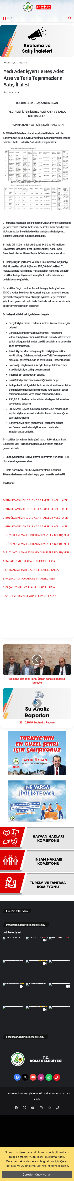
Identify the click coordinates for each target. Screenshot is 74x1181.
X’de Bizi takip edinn (17, 911)
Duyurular (22, 62)
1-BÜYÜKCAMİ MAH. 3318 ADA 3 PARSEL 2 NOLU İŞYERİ (35, 500)
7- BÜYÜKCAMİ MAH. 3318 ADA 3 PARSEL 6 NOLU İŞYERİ (36, 552)
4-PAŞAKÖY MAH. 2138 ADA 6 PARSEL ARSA (29, 587)
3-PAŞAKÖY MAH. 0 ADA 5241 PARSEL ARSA (29, 578)
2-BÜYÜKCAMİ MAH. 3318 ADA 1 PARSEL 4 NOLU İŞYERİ (35, 509)
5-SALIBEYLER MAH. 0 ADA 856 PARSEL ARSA (29, 595)
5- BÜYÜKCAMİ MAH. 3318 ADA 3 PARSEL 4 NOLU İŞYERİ (36, 535)
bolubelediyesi (12, 932)
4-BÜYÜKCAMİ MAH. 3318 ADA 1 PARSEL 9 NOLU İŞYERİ (35, 526)
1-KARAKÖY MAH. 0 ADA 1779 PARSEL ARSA (29, 561)
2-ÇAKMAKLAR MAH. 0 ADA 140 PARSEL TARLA (31, 569)
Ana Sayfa (11, 62)
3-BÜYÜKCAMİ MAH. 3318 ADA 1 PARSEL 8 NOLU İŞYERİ (35, 517)
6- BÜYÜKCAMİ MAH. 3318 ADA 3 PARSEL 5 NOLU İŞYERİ (36, 543)
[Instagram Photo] (14, 948)
